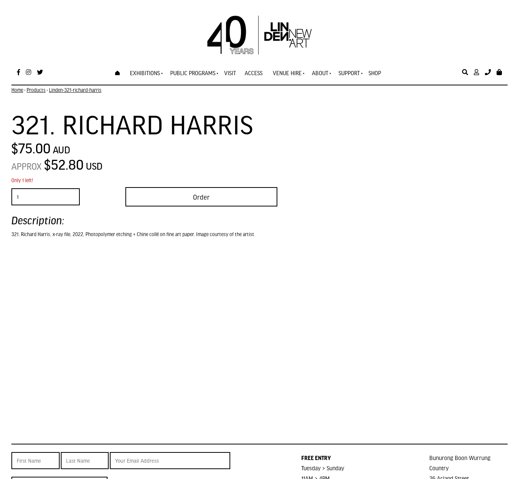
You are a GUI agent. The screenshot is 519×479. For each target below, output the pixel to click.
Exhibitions (145, 73)
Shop (375, 73)
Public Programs (192, 73)
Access (254, 73)
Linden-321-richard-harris (75, 90)
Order (201, 196)
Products (36, 90)
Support (349, 73)
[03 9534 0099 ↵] (488, 72)
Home (17, 90)
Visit (230, 73)
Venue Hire (287, 73)
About (320, 73)
